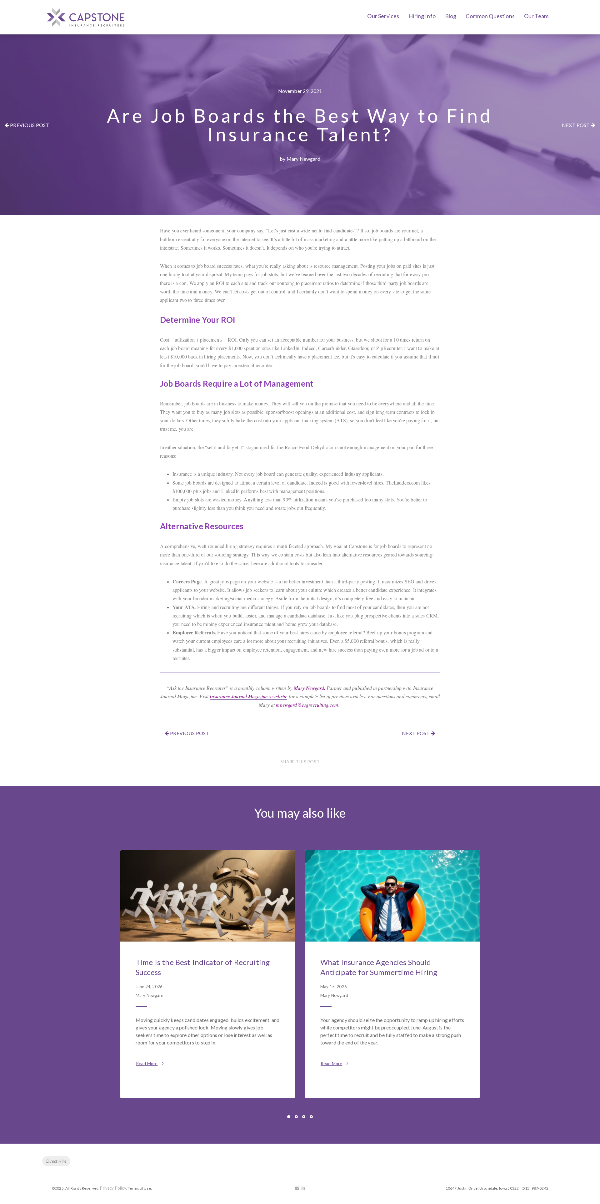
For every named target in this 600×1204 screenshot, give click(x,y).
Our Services (383, 16)
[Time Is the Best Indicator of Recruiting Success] (207, 896)
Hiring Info (422, 16)
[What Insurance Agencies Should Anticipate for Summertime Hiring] (392, 896)
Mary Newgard (309, 687)
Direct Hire (56, 1161)
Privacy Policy (113, 1188)
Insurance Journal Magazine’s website (248, 696)
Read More (147, 1063)
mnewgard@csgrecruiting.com (307, 704)
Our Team (536, 16)
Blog (451, 16)
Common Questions (490, 16)
